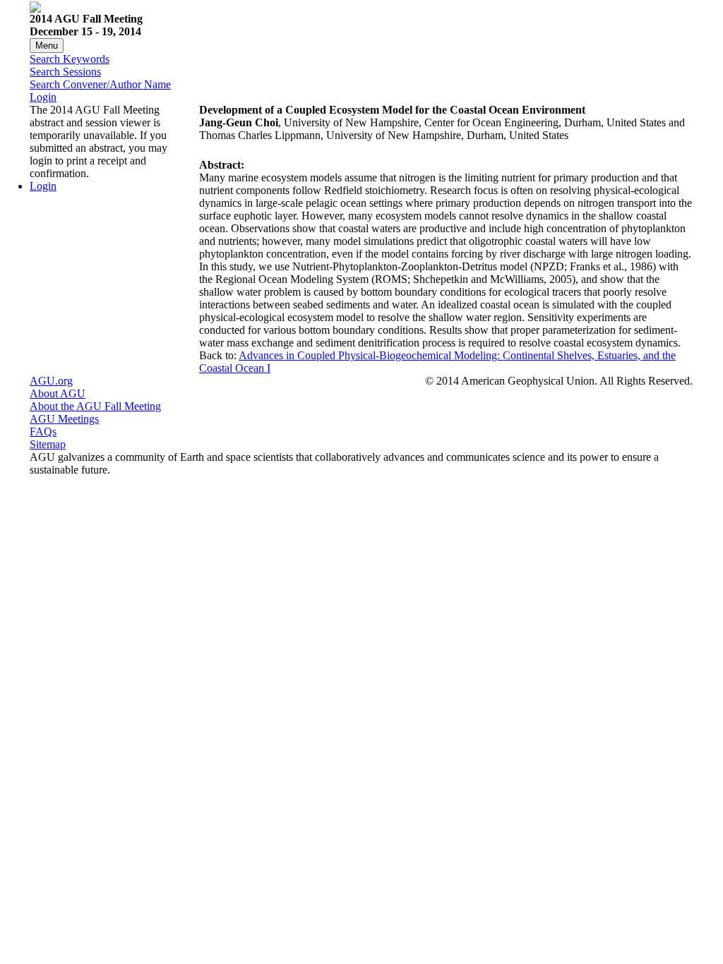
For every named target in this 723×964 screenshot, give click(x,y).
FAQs (43, 432)
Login (43, 97)
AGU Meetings (64, 419)
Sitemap (48, 444)
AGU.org (51, 381)
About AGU (57, 393)
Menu (46, 45)
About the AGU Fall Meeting (95, 406)
